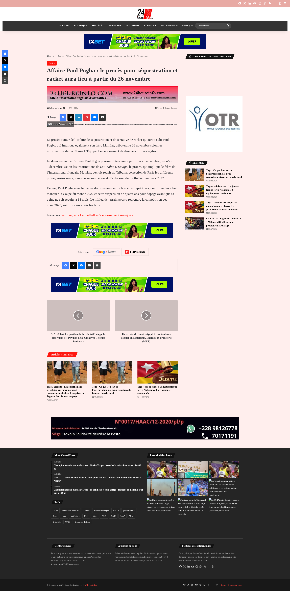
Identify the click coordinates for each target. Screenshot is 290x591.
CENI (55, 510)
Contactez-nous (235, 585)
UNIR (67, 522)
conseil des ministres (70, 510)
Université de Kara (82, 522)
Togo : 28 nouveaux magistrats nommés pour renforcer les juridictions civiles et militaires (221, 206)
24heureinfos (91, 585)
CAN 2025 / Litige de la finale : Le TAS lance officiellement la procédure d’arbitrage (223, 222)
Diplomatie (114, 25)
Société (97, 25)
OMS (104, 516)
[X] (185, 567)
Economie (132, 25)
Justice (61, 56)
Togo (131, 516)
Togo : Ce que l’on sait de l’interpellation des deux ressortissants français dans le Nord (111, 390)
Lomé (64, 516)
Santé (122, 516)
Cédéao (86, 510)
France (116, 510)
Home (223, 585)
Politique (80, 25)
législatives (75, 516)
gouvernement (129, 510)
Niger (95, 516)
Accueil (64, 25)
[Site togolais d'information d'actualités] (145, 14)
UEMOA (57, 522)
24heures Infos (55, 108)
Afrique (187, 25)
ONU (113, 516)
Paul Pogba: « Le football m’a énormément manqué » (96, 215)
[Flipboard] (135, 252)
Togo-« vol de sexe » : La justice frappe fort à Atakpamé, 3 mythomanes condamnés (157, 390)
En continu (168, 25)
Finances (150, 25)
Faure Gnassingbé (101, 510)
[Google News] (106, 252)
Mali (86, 516)
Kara (55, 516)
